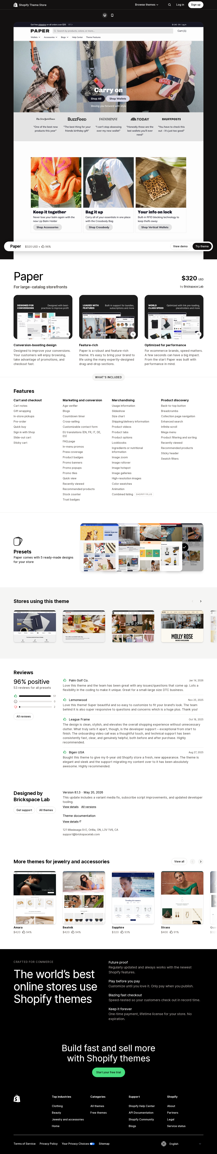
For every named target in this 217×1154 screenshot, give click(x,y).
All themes (46, 810)
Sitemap (104, 1143)
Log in (180, 4)
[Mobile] (112, 15)
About (171, 1106)
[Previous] (192, 601)
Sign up (196, 4)
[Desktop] (104, 15)
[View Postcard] (121, 547)
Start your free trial (108, 1072)
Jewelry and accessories (68, 1119)
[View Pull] (99, 547)
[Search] (169, 4)
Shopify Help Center (142, 1106)
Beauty (56, 1112)
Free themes (98, 1112)
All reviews (23, 716)
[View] (35, 627)
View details (70, 807)
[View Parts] (163, 547)
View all (179, 861)
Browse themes (145, 4)
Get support (24, 810)
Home (56, 1126)
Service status (176, 1126)
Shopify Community (141, 1119)
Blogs (132, 1126)
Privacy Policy (49, 1143)
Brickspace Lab (193, 286)
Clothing (57, 1106)
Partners (172, 1112)
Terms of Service (25, 1143)
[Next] (200, 601)
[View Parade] (142, 547)
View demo (180, 246)
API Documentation (141, 1112)
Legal (170, 1119)
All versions (88, 807)
